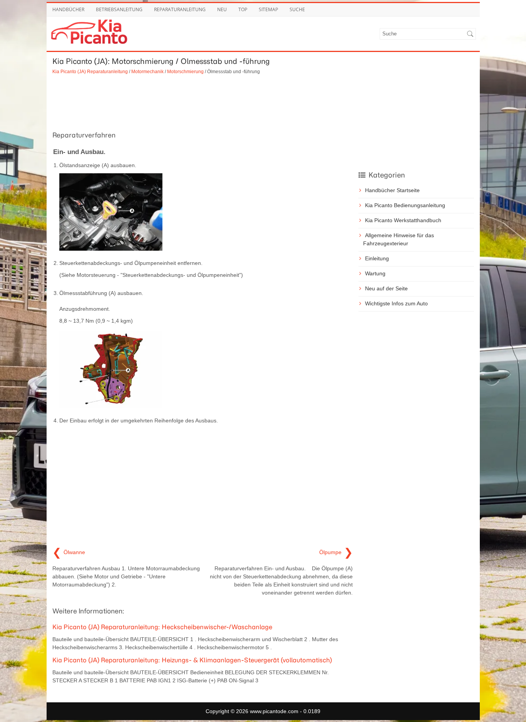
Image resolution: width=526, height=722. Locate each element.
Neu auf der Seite (386, 288)
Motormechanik (147, 71)
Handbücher (68, 9)
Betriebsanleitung (119, 9)
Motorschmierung (185, 71)
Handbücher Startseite (392, 190)
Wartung (375, 273)
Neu (222, 9)
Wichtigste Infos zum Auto (396, 303)
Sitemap (268, 9)
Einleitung (377, 258)
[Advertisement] (202, 102)
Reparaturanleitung (180, 9)
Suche (297, 9)
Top (242, 9)
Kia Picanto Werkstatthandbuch (403, 220)
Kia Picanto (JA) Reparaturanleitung (90, 71)
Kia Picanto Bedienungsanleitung (405, 205)
